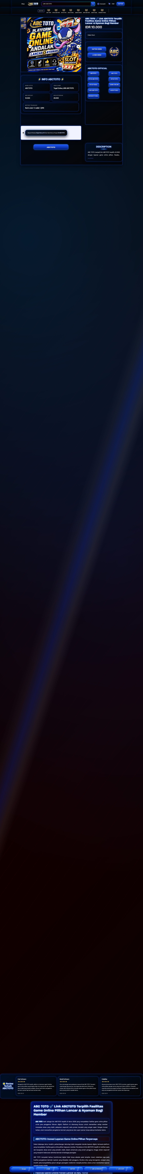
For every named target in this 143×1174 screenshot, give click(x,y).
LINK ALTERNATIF (97, 1169)
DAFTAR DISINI (97, 49)
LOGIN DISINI (96, 55)
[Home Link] (33, 4)
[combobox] (66, 4)
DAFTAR (72, 1169)
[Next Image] (78, 46)
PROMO (24, 1169)
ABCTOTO (51, 147)
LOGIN (48, 1169)
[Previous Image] (30, 46)
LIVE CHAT (121, 1169)
